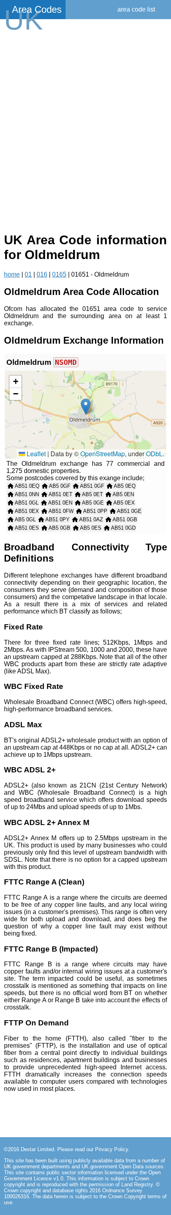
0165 (59, 274)
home (12, 274)
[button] (86, 406)
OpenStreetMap (102, 453)
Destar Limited (37, 1149)
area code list (136, 9)
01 (28, 274)
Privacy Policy (111, 1149)
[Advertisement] (85, 130)
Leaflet (35, 453)
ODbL (154, 453)
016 (42, 274)
